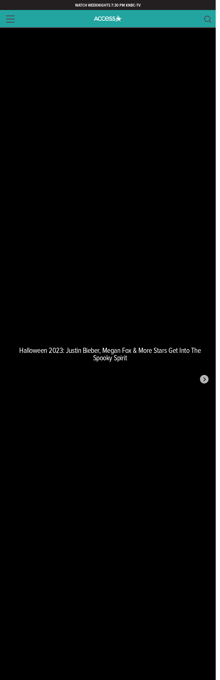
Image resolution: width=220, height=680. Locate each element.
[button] (8, 19)
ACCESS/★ (108, 18)
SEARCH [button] (207, 19)
